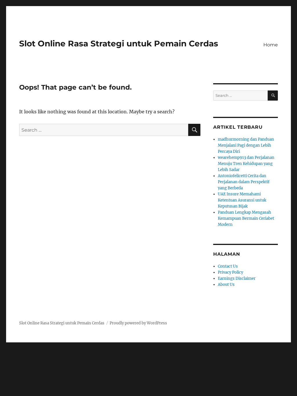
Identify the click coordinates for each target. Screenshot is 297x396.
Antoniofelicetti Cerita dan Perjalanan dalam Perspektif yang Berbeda (243, 181)
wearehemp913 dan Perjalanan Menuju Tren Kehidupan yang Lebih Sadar (246, 163)
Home (270, 45)
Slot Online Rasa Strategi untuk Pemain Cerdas (118, 43)
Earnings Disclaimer (237, 278)
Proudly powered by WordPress (138, 323)
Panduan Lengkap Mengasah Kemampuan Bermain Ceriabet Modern (246, 218)
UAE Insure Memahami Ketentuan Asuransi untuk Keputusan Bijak (242, 200)
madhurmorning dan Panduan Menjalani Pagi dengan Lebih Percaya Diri (246, 145)
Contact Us (228, 266)
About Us (226, 284)
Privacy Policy (230, 272)
